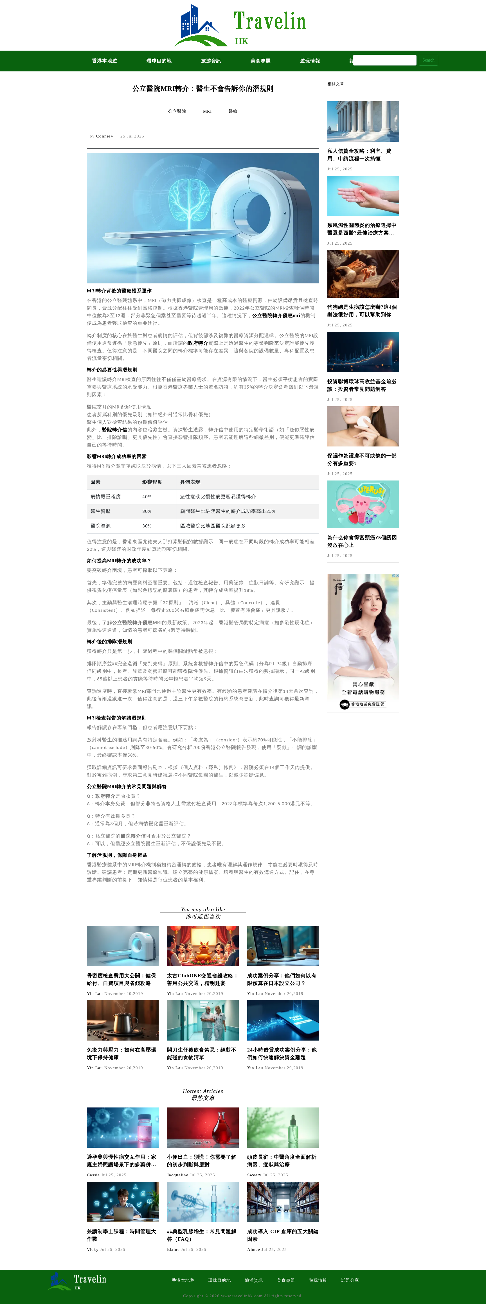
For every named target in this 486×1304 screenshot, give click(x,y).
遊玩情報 (310, 61)
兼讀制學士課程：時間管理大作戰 (121, 1235)
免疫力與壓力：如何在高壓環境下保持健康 (121, 1053)
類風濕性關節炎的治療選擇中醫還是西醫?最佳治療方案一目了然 (362, 229)
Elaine (173, 1249)
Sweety (254, 1175)
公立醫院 (177, 111)
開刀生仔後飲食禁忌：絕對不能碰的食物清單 (202, 1053)
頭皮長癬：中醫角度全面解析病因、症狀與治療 (282, 1160)
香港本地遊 (104, 61)
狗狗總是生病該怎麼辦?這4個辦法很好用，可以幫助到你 (362, 310)
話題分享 (350, 1280)
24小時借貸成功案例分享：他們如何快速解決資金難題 (282, 1053)
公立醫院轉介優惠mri (276, 315)
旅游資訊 (211, 61)
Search (428, 60)
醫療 (233, 111)
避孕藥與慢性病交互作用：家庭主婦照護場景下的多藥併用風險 (121, 1161)
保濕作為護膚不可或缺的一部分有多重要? (362, 459)
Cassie (93, 1175)
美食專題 (261, 61)
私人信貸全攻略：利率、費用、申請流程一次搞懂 (359, 154)
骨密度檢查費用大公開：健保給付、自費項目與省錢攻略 (121, 979)
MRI (207, 111)
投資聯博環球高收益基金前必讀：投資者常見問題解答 (362, 385)
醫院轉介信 (114, 430)
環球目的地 (159, 61)
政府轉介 (198, 343)
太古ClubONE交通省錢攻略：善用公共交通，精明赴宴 (203, 979)
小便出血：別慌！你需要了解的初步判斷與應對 (202, 1160)
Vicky (93, 1249)
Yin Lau (95, 993)
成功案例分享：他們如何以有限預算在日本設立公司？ (282, 979)
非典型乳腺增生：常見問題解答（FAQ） (202, 1235)
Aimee (253, 1249)
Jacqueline (177, 1175)
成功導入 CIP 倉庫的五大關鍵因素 (283, 1235)
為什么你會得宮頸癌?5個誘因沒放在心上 (362, 541)
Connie (103, 136)
